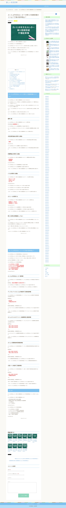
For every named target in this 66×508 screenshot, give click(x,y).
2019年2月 (47, 243)
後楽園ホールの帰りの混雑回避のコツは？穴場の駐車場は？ (20, 440)
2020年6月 (47, 217)
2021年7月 (47, 195)
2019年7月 (47, 235)
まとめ (9, 87)
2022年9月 (47, 172)
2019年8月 (47, 233)
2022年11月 (47, 169)
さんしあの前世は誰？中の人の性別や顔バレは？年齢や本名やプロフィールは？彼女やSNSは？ (52, 24)
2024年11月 (47, 131)
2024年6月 (47, 139)
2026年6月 (47, 99)
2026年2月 (47, 106)
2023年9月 (47, 152)
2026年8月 (47, 96)
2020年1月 (47, 225)
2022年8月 (47, 174)
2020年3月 (47, 222)
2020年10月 (47, 210)
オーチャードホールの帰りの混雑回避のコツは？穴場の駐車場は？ (15, 450)
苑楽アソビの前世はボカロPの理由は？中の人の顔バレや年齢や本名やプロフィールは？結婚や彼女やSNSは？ (52, 30)
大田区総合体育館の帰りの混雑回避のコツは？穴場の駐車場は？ (25, 450)
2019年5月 (47, 238)
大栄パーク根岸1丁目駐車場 (14, 86)
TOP (10, 9)
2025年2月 (47, 126)
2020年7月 (47, 215)
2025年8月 (47, 116)
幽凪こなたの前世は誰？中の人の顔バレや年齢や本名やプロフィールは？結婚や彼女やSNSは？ (52, 34)
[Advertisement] (23, 62)
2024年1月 (47, 147)
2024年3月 (47, 144)
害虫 (46, 271)
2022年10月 (47, 170)
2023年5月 (47, 159)
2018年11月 (47, 248)
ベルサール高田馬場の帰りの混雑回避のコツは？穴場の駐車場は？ (30, 440)
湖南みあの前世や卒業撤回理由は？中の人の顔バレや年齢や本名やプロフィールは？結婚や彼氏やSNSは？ (52, 21)
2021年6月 (47, 197)
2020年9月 (47, 212)
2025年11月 (47, 111)
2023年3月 (47, 162)
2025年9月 (47, 114)
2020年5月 (47, 218)
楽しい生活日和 (11, 2)
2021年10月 (47, 190)
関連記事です (12, 88)
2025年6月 (47, 119)
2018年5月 (47, 258)
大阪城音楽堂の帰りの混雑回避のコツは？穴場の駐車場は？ (10, 440)
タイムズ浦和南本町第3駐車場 (14, 85)
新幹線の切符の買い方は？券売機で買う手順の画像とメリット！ (54, 60)
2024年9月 (47, 134)
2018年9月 (47, 251)
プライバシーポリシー (30, 503)
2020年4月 (47, 220)
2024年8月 (47, 136)
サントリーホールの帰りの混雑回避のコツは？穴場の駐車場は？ (15, 440)
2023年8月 (47, 154)
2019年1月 (47, 245)
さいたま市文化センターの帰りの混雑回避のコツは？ (16, 71)
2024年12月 (47, 129)
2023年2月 (47, 164)
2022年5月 (47, 179)
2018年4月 (47, 260)
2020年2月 (47, 223)
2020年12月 (47, 207)
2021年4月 (47, 200)
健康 (46, 269)
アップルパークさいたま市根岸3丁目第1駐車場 (17, 82)
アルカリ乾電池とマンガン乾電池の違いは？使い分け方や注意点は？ (54, 66)
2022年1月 (47, 185)
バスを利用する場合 (13, 76)
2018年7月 (47, 255)
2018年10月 (47, 250)
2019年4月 (47, 240)
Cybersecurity (47, 82)
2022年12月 (47, 167)
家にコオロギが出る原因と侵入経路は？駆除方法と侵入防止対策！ (54, 48)
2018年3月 (47, 261)
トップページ (19, 6)
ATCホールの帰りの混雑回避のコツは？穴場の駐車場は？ (25, 440)
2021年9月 (47, 192)
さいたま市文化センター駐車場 (14, 81)
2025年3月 (47, 124)
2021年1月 (47, 205)
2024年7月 (47, 137)
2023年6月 (47, 157)
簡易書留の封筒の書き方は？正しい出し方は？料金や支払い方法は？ (54, 45)
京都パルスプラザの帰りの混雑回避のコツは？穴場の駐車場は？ (10, 450)
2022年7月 (47, 175)
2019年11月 (47, 228)
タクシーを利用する (13, 77)
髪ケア (46, 276)
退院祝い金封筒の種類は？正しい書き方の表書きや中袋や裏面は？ (54, 57)
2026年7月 (47, 98)
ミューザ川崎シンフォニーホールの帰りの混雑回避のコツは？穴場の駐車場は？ (35, 441)
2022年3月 (47, 182)
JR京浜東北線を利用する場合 (14, 74)
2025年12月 (47, 109)
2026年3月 (47, 104)
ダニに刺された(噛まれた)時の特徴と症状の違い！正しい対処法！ (54, 69)
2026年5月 (47, 101)
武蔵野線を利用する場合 (13, 75)
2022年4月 (47, 180)
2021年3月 (47, 202)
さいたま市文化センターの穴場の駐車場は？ (15, 80)
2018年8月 (47, 253)
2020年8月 (47, 213)
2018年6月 (47, 256)
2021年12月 (47, 187)
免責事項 (38, 503)
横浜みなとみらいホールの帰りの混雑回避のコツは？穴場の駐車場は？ (26, 458)
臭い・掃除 (47, 274)
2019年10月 (47, 230)
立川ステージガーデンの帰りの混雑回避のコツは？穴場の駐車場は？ (20, 450)
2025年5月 (47, 121)
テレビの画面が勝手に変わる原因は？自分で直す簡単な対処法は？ (54, 42)
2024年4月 (47, 142)
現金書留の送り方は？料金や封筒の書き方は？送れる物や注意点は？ (54, 51)
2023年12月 (47, 149)
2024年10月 (47, 132)
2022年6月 (47, 177)
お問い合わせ (46, 6)
